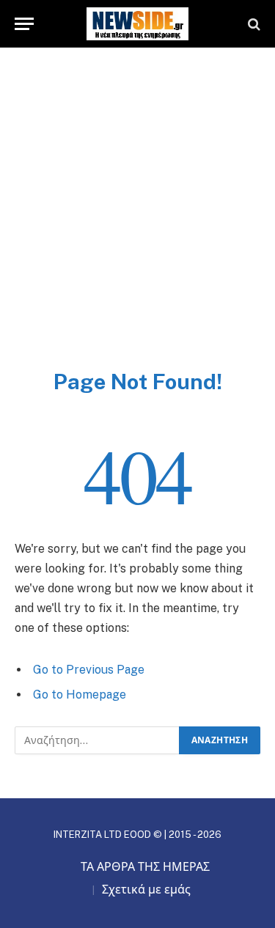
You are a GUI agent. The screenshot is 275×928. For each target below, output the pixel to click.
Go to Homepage (79, 694)
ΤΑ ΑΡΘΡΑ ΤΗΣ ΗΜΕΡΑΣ (145, 867)
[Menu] (24, 23)
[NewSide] (137, 24)
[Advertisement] (137, 223)
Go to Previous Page (88, 670)
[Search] (252, 23)
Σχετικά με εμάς (146, 889)
